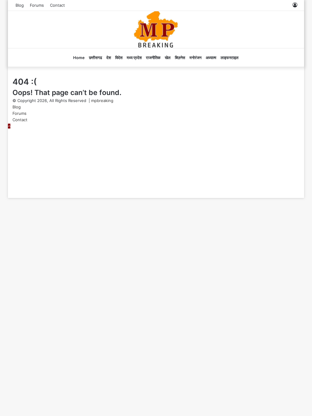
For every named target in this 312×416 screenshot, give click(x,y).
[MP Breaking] (156, 29)
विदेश (118, 57)
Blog (20, 5)
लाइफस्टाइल (230, 57)
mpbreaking (102, 100)
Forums (37, 5)
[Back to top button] (9, 126)
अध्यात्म (211, 57)
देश (108, 57)
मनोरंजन (195, 57)
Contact (57, 5)
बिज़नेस (180, 57)
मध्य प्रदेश (134, 57)
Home (79, 57)
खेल (168, 57)
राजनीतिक (153, 57)
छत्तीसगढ (95, 57)
